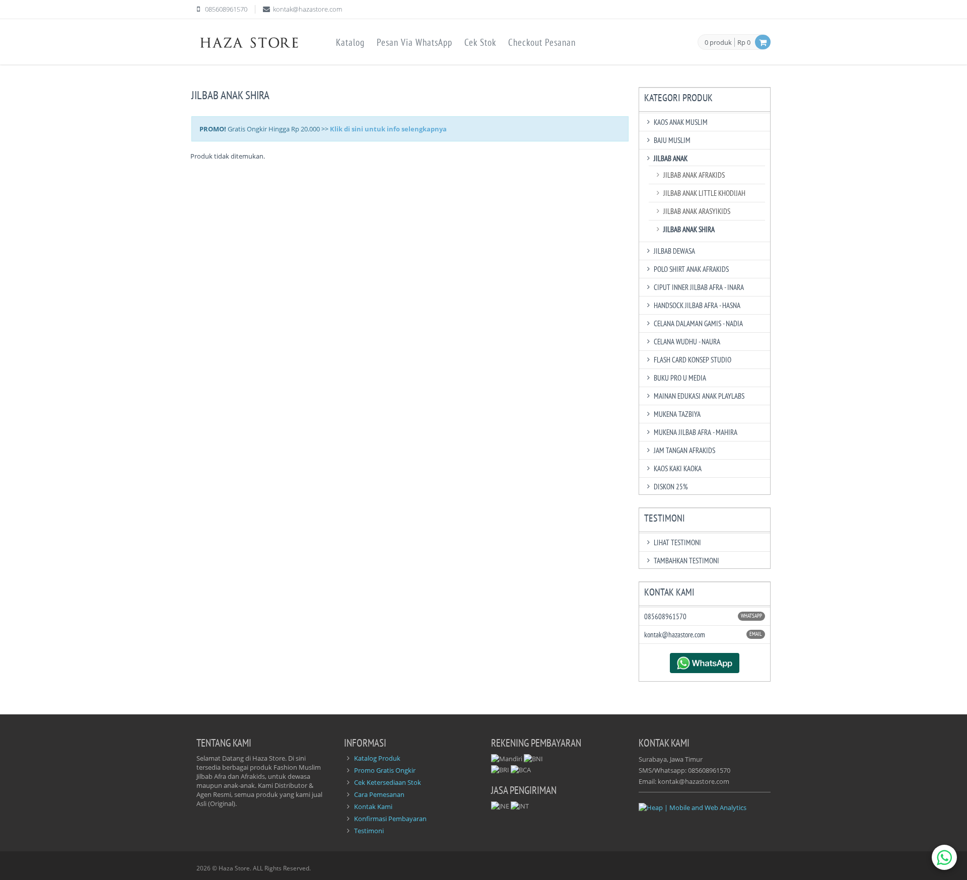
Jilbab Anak (670, 158)
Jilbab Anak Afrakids (694, 175)
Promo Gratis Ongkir (385, 770)
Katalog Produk (377, 758)
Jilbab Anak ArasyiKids (696, 211)
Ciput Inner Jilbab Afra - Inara (699, 287)
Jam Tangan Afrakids (684, 450)
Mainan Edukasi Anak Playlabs (699, 396)
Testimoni (369, 830)
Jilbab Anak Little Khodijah (704, 193)
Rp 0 (743, 42)
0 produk (718, 43)
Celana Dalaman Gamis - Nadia (698, 323)
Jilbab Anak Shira (689, 229)
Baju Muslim (672, 140)
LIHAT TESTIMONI (677, 542)
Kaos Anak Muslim (681, 122)
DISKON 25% (671, 486)
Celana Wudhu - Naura (687, 341)
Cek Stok (480, 42)
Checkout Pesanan (542, 42)
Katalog (350, 42)
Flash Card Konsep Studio (692, 359)
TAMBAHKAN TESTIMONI (686, 560)
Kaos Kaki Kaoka (678, 468)
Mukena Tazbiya (677, 414)
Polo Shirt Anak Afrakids (691, 269)
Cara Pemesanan (379, 794)
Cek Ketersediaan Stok (387, 782)
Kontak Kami (373, 806)
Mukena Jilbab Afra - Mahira (695, 432)
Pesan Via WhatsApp (414, 42)
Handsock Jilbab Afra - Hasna (697, 305)
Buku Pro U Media (680, 378)
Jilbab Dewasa (674, 251)
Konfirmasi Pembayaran (390, 818)
